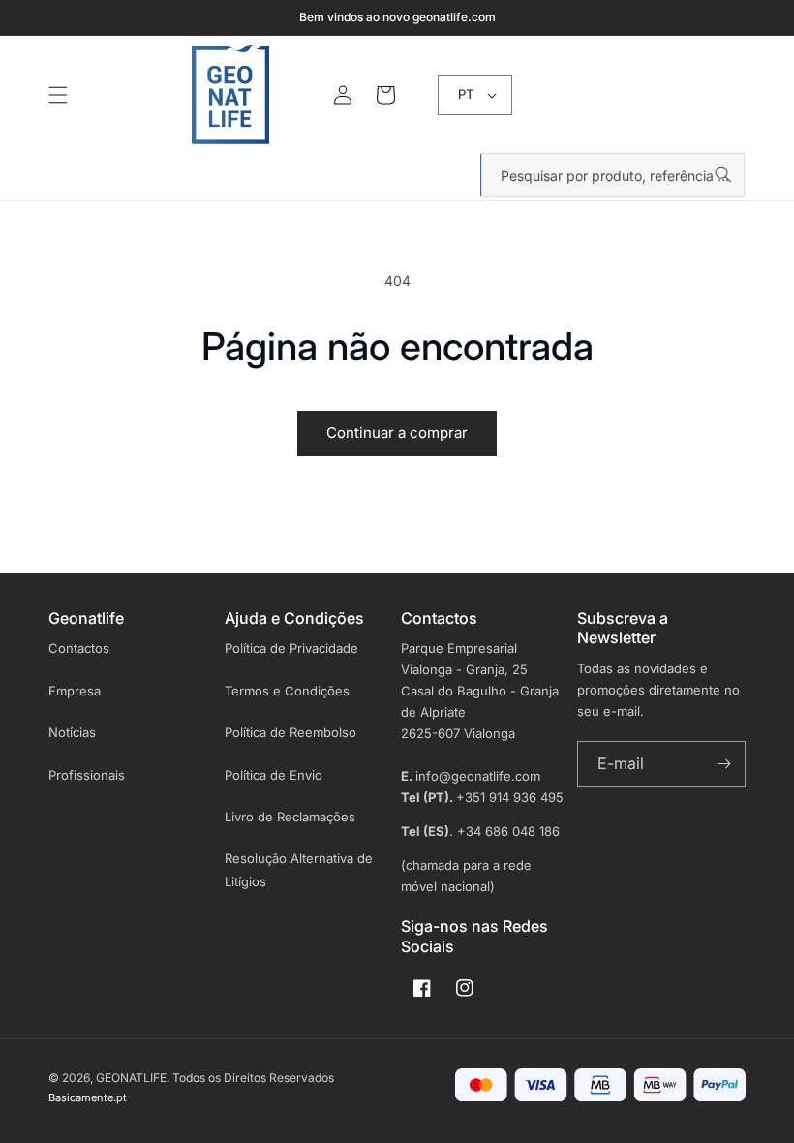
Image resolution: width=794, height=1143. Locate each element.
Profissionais (86, 775)
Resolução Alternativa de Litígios (299, 869)
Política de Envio (273, 775)
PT (465, 94)
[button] (58, 95)
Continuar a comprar (397, 432)
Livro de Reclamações (290, 816)
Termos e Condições (287, 690)
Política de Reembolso (290, 732)
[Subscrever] (723, 764)
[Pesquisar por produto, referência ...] (723, 174)
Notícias (72, 732)
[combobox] (613, 175)
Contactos (78, 648)
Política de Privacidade (291, 648)
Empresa (74, 690)
